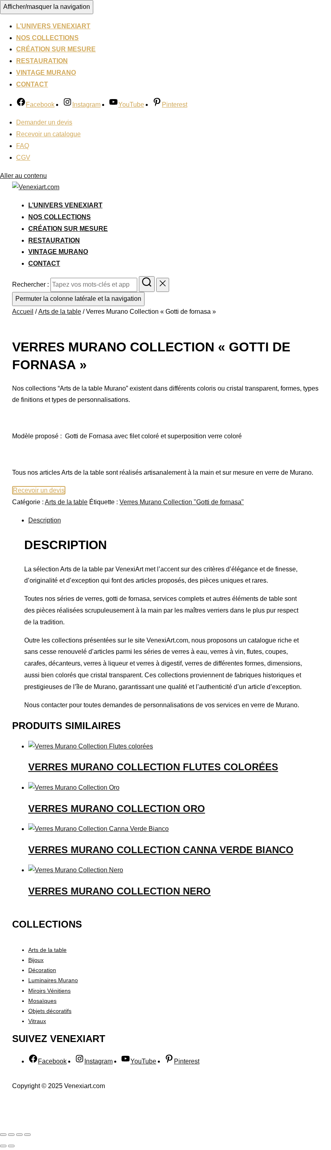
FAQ (22, 145)
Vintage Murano (46, 72)
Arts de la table (59, 311)
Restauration (42, 60)
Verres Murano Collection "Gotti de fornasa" (181, 502)
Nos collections (47, 37)
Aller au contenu (23, 175)
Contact (32, 84)
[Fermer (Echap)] (27, 1134)
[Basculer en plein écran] (11, 1134)
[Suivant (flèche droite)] (11, 1146)
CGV (23, 157)
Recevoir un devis (39, 490)
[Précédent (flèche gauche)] (3, 1146)
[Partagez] (19, 1134)
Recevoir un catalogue (48, 134)
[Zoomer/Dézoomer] (3, 1134)
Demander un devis (44, 122)
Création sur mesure (56, 49)
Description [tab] (44, 520)
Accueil (23, 311)
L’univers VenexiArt (53, 26)
